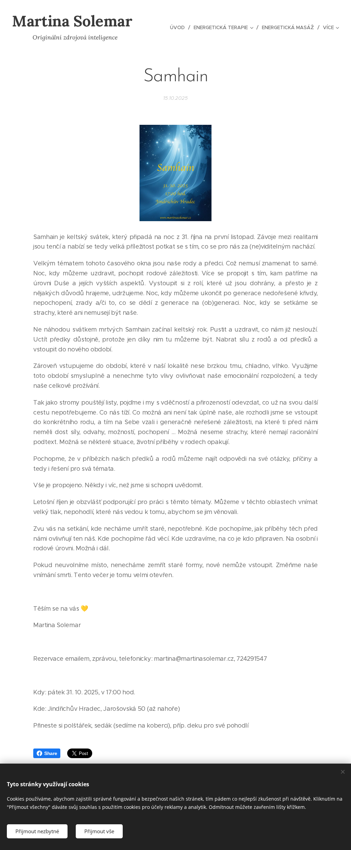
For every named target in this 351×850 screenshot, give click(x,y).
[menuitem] (179, 27)
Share (50, 753)
